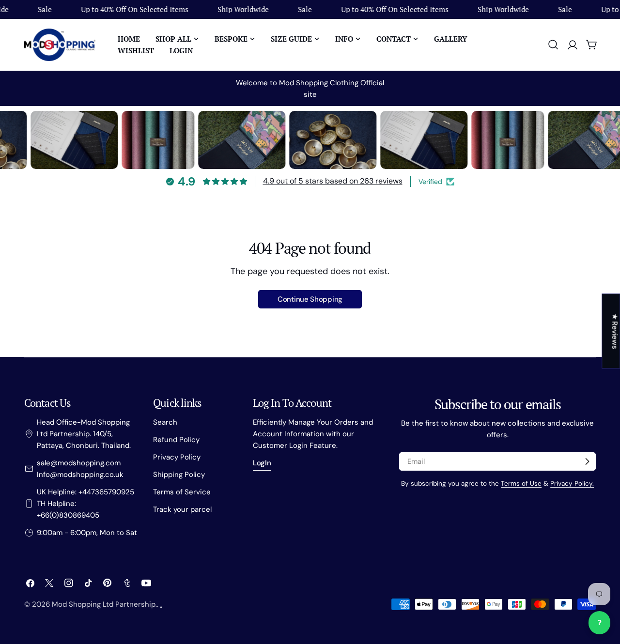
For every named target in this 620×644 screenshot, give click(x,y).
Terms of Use (521, 483)
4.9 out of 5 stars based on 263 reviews (333, 181)
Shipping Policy (179, 474)
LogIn (262, 463)
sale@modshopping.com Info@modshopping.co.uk (80, 468)
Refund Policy (176, 440)
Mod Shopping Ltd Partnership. (104, 604)
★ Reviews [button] (615, 331)
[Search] (553, 44)
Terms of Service (182, 492)
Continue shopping (310, 299)
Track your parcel (182, 509)
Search (165, 422)
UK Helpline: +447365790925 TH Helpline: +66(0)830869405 (85, 503)
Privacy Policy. (572, 483)
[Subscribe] (587, 461)
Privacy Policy (177, 457)
